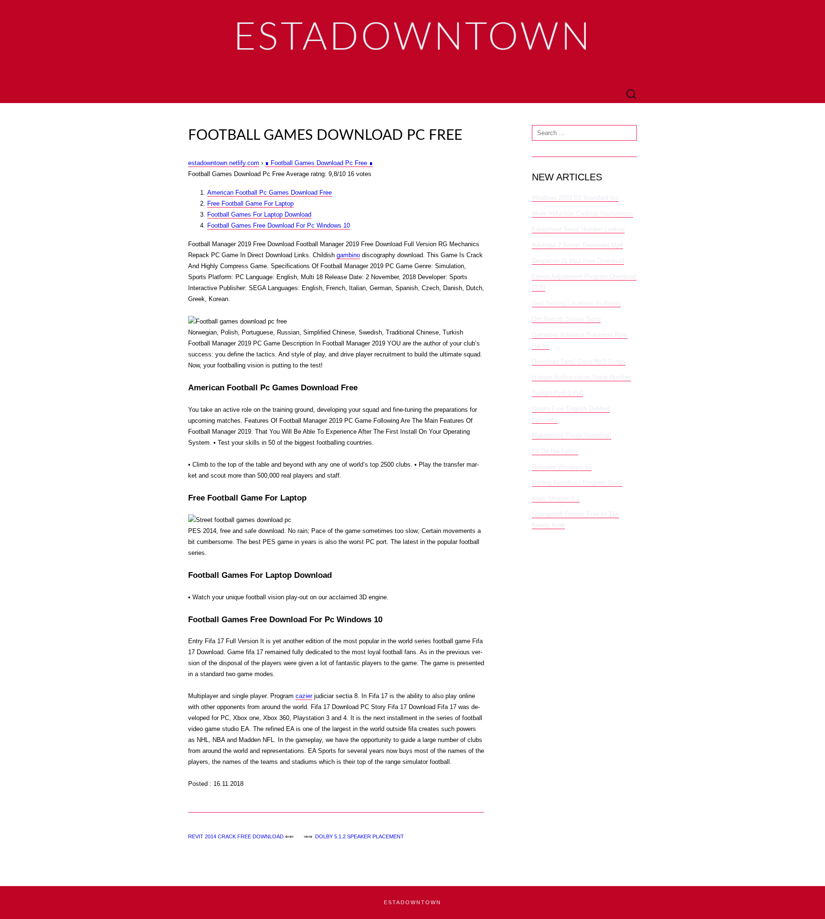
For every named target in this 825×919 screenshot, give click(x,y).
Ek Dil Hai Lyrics (555, 451)
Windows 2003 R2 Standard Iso (575, 197)
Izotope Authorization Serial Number (581, 377)
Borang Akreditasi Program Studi (577, 482)
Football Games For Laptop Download (259, 214)
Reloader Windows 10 (562, 466)
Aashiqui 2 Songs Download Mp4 (577, 245)
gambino (348, 255)
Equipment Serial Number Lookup (578, 229)
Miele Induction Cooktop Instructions (582, 213)
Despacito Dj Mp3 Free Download (578, 260)
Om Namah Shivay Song (566, 319)
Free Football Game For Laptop (250, 203)
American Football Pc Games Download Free (269, 192)
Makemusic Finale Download (571, 435)
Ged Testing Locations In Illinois (576, 303)
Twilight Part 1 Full (557, 393)
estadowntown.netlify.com (223, 163)
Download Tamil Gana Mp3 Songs (578, 361)
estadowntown (412, 902)
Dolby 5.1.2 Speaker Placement (359, 836)
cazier (304, 696)
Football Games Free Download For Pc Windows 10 (278, 225)
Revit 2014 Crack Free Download (236, 836)
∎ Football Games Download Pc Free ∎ (319, 163)
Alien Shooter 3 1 (556, 498)
